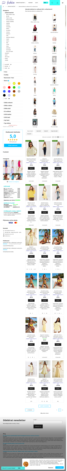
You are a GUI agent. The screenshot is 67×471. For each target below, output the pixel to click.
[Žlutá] (14, 83)
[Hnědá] (14, 91)
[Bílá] (4, 83)
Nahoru (30, 410)
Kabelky (8, 23)
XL (44, 401)
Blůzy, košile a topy (10, 14)
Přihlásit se (38, 426)
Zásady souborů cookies (52, 462)
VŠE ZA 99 (7, 56)
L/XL (31, 401)
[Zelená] (14, 87)
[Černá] (4, 95)
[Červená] (9, 87)
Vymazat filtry (12, 125)
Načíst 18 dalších (44, 406)
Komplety (8, 26)
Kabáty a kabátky (10, 21)
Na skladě (8, 64)
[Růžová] (4, 87)
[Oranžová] (19, 83)
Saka (7, 35)
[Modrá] (4, 91)
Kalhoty (8, 25)
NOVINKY (7, 53)
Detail (31, 168)
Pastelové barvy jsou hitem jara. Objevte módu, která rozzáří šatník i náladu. (20, 451)
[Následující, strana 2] (59, 410)
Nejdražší (46, 131)
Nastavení (50, 467)
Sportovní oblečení (10, 37)
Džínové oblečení (10, 19)
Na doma (8, 30)
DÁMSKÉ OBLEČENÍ (9, 12)
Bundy (7, 16)
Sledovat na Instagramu (14, 181)
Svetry (7, 41)
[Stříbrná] (9, 95)
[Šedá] (19, 91)
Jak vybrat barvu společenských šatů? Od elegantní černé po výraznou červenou (21, 435)
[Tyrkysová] (19, 87)
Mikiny (7, 28)
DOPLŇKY (8, 48)
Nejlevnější (39, 131)
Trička (7, 44)
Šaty (7, 42)
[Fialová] (9, 91)
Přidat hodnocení (12, 145)
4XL (58, 401)
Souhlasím (60, 467)
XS (27, 269)
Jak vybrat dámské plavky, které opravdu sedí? (13, 443)
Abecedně (29, 133)
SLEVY (6, 55)
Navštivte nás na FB (9, 234)
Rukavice (8, 33)
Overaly (8, 32)
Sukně (7, 39)
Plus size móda (9, 51)
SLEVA (7, 68)
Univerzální (31, 181)
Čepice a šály (9, 18)
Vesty (7, 46)
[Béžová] (9, 83)
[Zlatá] (14, 95)
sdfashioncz (7, 236)
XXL (47, 401)
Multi (7, 98)
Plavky (6, 58)
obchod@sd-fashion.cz (10, 230)
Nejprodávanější (54, 131)
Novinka (7, 66)
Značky (6, 60)
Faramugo (8, 49)
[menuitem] (21, 2)
